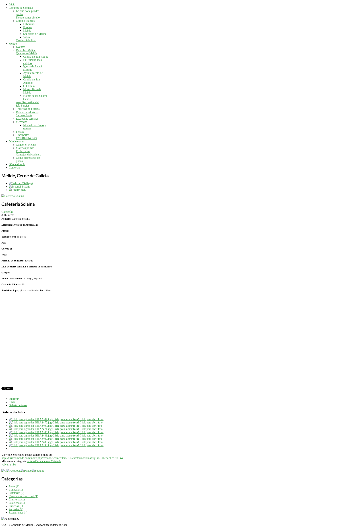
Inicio (12, 4)
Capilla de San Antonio (31, 81)
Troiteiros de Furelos (28, 108)
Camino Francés (25, 20)
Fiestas (20, 131)
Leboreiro (28, 24)
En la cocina (23, 151)
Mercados (21, 121)
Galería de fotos (18, 405)
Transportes (22, 134)
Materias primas (25, 147)
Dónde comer (16, 141)
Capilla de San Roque (35, 56)
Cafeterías (7, 211)
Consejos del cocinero (28, 154)
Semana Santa (24, 115)
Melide (27, 30)
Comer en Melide (26, 144)
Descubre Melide (26, 50)
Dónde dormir (17, 164)
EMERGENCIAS (26, 138)
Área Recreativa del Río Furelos (27, 104)
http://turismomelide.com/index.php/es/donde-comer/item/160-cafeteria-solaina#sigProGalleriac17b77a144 (62, 458)
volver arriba (8, 464)
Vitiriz (26, 37)
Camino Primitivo (26, 40)
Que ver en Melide (26, 53)
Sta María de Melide (34, 33)
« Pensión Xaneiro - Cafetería (44, 461)
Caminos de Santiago (21, 7)
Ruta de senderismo (27, 112)
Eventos (20, 46)
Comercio (14, 167)
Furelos (27, 27)
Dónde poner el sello (28, 17)
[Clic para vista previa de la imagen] (12, 196)
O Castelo (29, 86)
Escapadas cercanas (27, 118)
